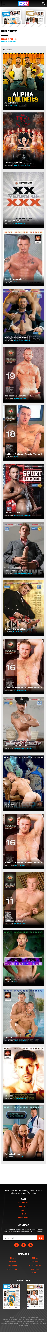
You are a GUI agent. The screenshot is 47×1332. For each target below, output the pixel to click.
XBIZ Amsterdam (34, 1265)
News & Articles (9, 38)
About (23, 1214)
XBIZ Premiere (12, 1269)
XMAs (34, 1273)
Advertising (23, 1206)
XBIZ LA (35, 1258)
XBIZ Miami (34, 1261)
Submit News (23, 1202)
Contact (23, 1210)
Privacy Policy (23, 1217)
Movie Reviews (9, 41)
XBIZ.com (12, 1258)
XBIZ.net (12, 1261)
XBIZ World (12, 1265)
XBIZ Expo (35, 1269)
